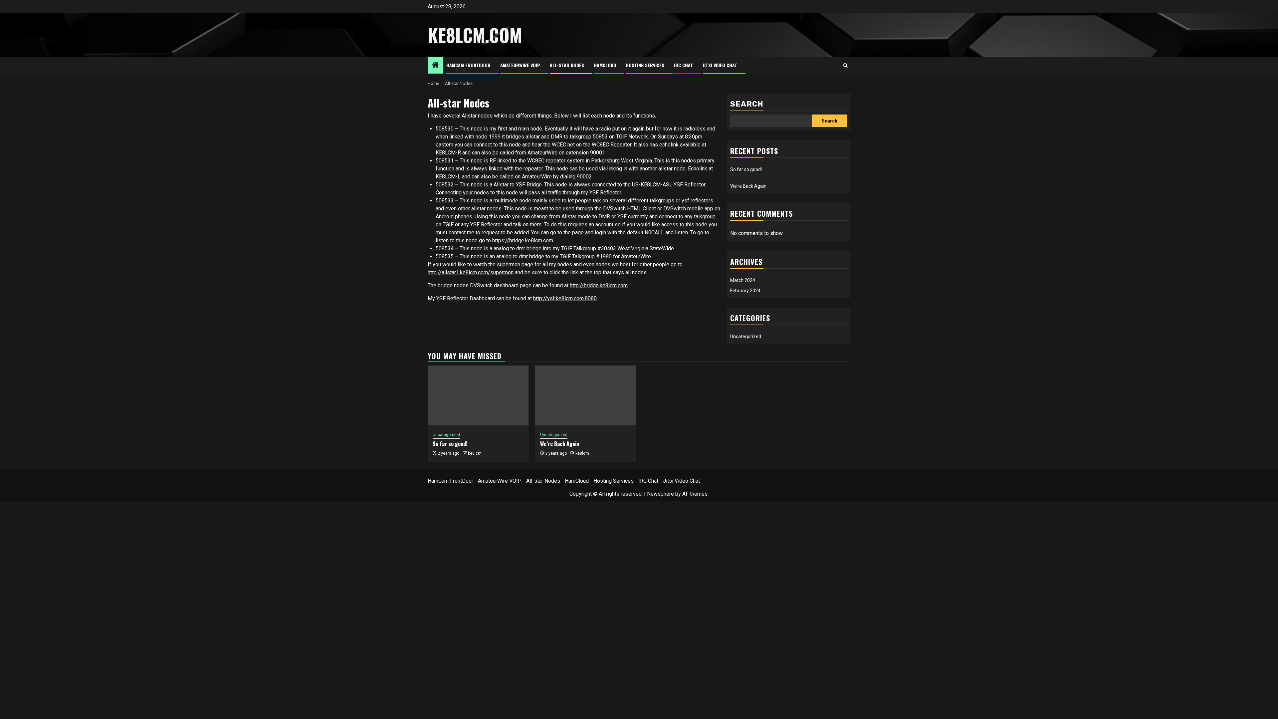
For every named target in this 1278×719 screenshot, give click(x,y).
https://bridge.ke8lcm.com (522, 240)
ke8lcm (475, 453)
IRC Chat (683, 65)
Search (746, 104)
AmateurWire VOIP (520, 65)
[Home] (435, 65)
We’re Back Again (748, 186)
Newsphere (660, 494)
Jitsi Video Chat (720, 65)
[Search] (845, 65)
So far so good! (746, 169)
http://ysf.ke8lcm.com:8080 (565, 298)
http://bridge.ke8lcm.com (599, 285)
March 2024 (742, 280)
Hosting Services (645, 65)
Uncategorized (745, 336)
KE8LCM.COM (475, 35)
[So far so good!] (478, 395)
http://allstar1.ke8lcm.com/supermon (471, 272)
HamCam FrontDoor (468, 65)
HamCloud (605, 65)
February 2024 (745, 290)
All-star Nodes (567, 65)
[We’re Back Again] (585, 395)
